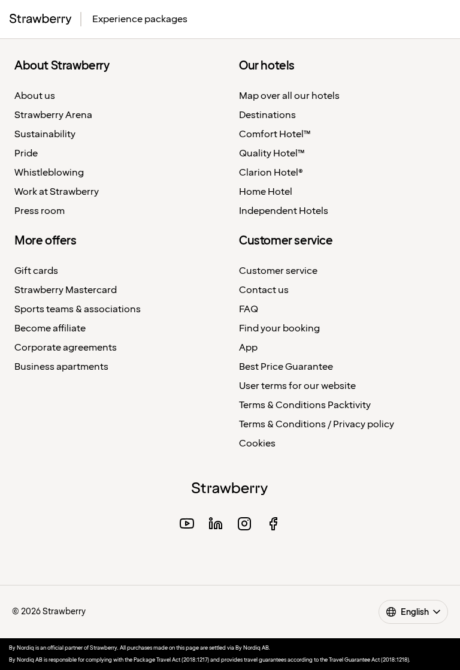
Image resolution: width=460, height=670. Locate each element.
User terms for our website (297, 386)
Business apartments (61, 367)
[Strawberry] (41, 19)
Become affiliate (50, 329)
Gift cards (36, 271)
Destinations (267, 115)
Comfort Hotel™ (275, 134)
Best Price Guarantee (286, 367)
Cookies (257, 444)
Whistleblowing (49, 173)
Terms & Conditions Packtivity (305, 405)
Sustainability (44, 134)
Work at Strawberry (56, 192)
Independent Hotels (283, 211)
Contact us (264, 290)
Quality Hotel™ (272, 154)
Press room (39, 211)
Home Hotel (265, 192)
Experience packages (139, 19)
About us (34, 96)
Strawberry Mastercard (65, 290)
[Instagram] (244, 526)
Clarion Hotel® (271, 173)
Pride (26, 154)
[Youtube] (187, 526)
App (248, 348)
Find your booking (279, 329)
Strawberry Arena (53, 115)
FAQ (248, 309)
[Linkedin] (215, 526)
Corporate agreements (65, 348)
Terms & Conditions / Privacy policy (316, 424)
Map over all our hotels (289, 96)
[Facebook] (273, 526)
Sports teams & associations (77, 309)
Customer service (278, 271)
